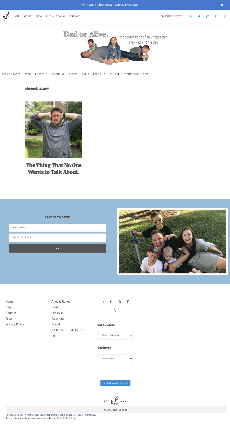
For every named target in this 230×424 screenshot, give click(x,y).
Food (54, 307)
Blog (8, 307)
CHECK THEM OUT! (127, 4)
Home (9, 301)
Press (9, 318)
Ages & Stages (60, 301)
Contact (10, 313)
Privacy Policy (14, 324)
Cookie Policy (68, 418)
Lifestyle (57, 313)
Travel (55, 324)
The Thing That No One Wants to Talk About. (54, 169)
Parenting (57, 318)
